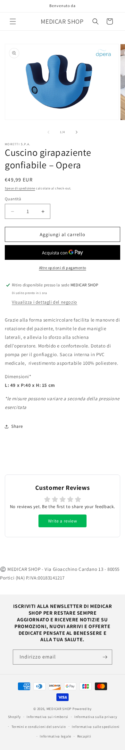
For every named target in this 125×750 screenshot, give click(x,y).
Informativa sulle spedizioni (96, 726)
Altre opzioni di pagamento (62, 267)
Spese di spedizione (20, 188)
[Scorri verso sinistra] (48, 132)
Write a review (62, 521)
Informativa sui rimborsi (47, 716)
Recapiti (84, 736)
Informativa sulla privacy (95, 716)
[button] (13, 21)
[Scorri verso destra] (77, 132)
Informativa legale (55, 736)
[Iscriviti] (105, 657)
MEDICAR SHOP (58, 708)
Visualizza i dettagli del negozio (44, 302)
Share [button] (17, 426)
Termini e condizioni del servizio (39, 726)
